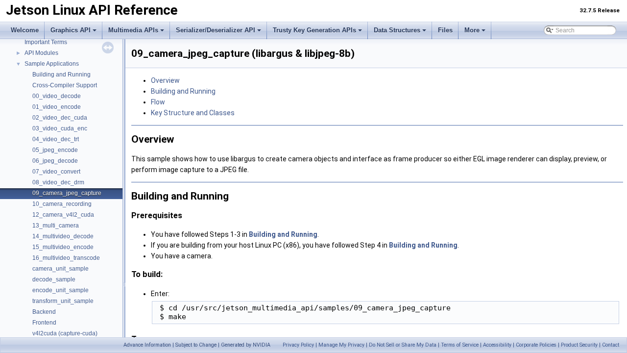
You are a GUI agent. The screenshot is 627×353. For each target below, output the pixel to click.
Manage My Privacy (341, 345)
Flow (158, 102)
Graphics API (70, 30)
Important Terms (45, 42)
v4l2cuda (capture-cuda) (64, 333)
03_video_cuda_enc (59, 128)
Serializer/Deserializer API (215, 30)
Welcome (25, 30)
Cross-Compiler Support (64, 85)
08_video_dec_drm (58, 182)
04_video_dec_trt (55, 139)
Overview (165, 80)
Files (445, 30)
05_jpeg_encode (55, 150)
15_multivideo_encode (63, 247)
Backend (44, 311)
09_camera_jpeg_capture (66, 193)
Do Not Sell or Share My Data (402, 345)
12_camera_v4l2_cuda (63, 214)
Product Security (579, 345)
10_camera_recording (62, 204)
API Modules (41, 53)
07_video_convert (56, 171)
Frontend (44, 322)
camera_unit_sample (60, 268)
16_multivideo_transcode (66, 257)
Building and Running (61, 74)
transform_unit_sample (63, 301)
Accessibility (497, 345)
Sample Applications (51, 63)
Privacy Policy (298, 345)
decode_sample (53, 279)
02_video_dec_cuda (59, 117)
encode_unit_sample (60, 290)
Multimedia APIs (133, 30)
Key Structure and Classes (193, 113)
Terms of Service (460, 345)
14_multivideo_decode (63, 236)
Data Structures (397, 30)
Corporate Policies (536, 345)
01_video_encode (56, 106)
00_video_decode (56, 96)
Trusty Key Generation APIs (314, 30)
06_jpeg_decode (55, 160)
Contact (610, 345)
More (472, 30)
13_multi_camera (55, 225)
